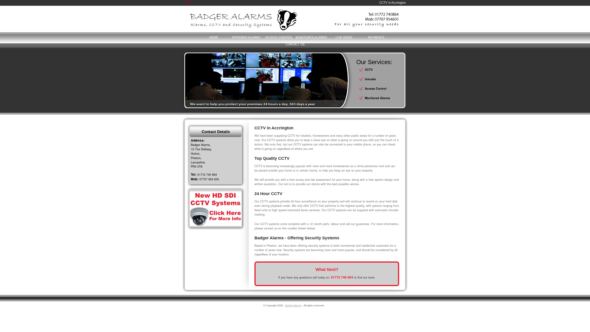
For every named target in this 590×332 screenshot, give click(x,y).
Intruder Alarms (246, 37)
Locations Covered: (190, 5)
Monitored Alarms (311, 37)
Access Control (279, 37)
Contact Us (295, 44)
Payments (376, 37)
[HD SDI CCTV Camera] (216, 208)
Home (213, 37)
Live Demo (344, 37)
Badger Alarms (293, 305)
